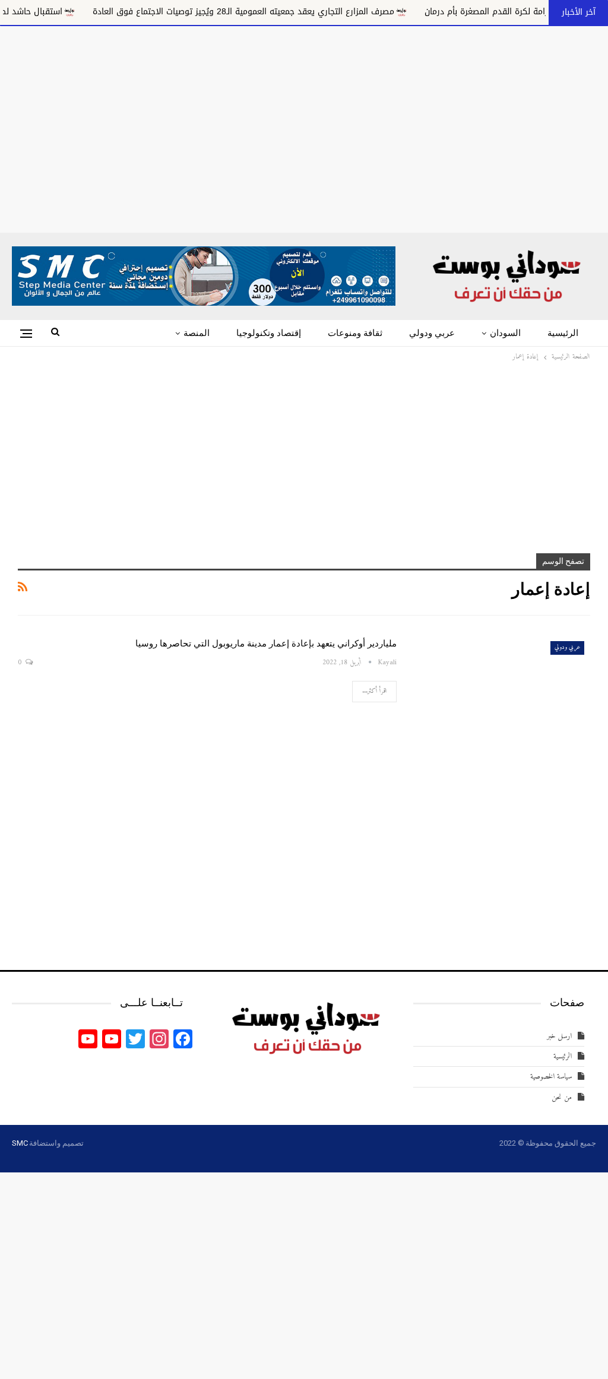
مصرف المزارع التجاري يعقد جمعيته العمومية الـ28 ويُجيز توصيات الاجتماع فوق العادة (278, 12)
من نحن (562, 1097)
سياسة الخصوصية (551, 1076)
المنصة (196, 333)
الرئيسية (562, 333)
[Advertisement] (304, 127)
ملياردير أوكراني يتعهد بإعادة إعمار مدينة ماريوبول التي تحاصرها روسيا (266, 643)
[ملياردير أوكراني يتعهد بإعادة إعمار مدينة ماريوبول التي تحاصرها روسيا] (501, 692)
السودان (505, 333)
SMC (19, 1143)
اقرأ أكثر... (374, 691)
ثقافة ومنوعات (355, 333)
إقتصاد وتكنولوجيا (268, 333)
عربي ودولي (432, 333)
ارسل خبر (559, 1036)
